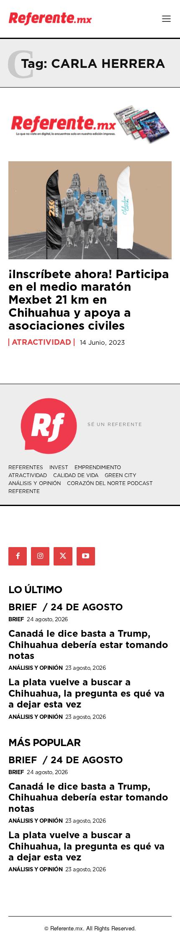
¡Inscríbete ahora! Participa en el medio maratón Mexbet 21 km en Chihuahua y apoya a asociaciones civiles (88, 299)
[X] (63, 556)
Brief (16, 619)
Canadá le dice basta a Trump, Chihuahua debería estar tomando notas (88, 644)
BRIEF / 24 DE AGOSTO (65, 606)
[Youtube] (86, 556)
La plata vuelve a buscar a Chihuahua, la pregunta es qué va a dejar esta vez (86, 692)
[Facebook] (17, 556)
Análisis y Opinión (35, 667)
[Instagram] (40, 556)
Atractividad (41, 342)
